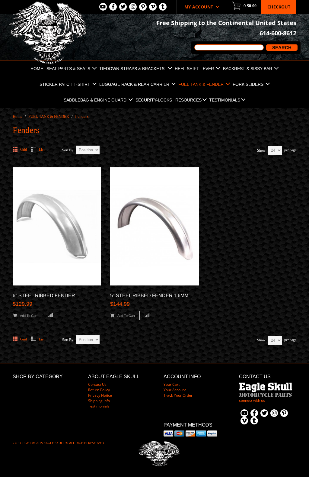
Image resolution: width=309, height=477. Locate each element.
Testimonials (224, 100)
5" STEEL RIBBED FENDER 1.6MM (149, 295)
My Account (198, 7)
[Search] (281, 47)
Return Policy (99, 389)
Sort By (67, 150)
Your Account (175, 389)
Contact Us (97, 384)
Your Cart (172, 384)
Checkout (278, 7)
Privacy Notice (100, 395)
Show (261, 150)
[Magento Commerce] (47, 3)
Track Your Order (178, 395)
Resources (188, 100)
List (41, 149)
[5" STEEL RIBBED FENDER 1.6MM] (154, 226)
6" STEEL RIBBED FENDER (44, 295)
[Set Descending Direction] (102, 148)
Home (17, 116)
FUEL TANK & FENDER (48, 116)
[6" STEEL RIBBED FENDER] (57, 226)
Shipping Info (99, 400)
